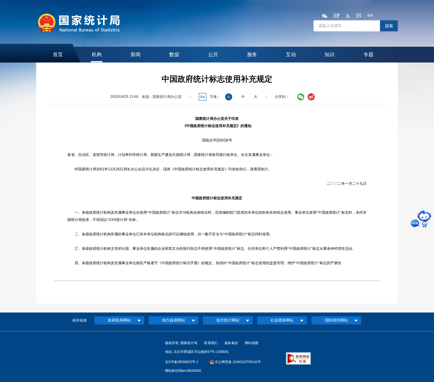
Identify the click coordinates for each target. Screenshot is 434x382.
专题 (368, 54)
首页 (58, 54)
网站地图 (251, 343)
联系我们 (211, 343)
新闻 (136, 54)
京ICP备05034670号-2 (181, 362)
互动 (291, 54)
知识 (330, 54)
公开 (213, 54)
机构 (97, 54)
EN (370, 15)
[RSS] (337, 16)
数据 (174, 54)
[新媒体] (324, 16)
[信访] (358, 16)
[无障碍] (348, 17)
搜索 (389, 26)
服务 (252, 54)
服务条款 (231, 343)
